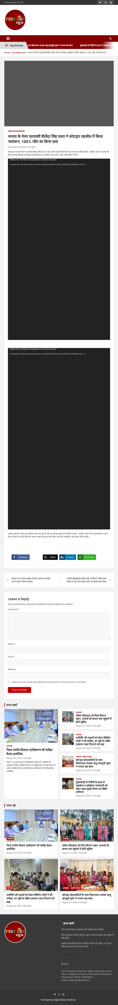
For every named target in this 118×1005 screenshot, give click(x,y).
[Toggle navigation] (8, 38)
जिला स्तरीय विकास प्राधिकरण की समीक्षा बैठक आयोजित (82, 929)
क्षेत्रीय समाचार (87, 757)
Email (11, 656)
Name (11, 644)
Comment (13, 609)
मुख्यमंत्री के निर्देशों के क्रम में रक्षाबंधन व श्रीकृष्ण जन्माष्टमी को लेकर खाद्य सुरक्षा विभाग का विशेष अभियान (91, 787)
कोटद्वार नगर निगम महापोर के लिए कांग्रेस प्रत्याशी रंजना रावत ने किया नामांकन (31, 580)
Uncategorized (16, 131)
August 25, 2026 (83, 796)
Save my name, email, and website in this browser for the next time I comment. (49, 682)
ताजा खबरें (11, 705)
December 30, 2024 (17, 147)
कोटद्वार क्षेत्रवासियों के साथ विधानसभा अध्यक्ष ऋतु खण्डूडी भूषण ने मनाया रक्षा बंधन (93, 763)
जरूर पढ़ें (11, 805)
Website (12, 669)
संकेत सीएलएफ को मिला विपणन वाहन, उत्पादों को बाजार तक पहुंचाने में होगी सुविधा (94, 719)
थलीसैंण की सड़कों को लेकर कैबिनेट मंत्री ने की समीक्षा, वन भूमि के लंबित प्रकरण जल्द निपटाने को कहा (93, 741)
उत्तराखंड (9, 746)
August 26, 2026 (83, 748)
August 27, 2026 (13, 758)
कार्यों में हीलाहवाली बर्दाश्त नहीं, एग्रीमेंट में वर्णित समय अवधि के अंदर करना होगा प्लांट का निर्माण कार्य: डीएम (86, 580)
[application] (59, 249)
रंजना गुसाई (31, 147)
